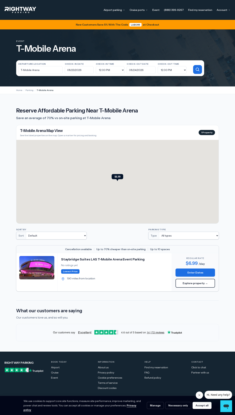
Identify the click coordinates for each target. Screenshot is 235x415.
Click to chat (198, 367)
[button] (117, 178)
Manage (155, 405)
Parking (29, 90)
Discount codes (107, 388)
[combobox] (40, 70)
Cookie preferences (110, 377)
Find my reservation (200, 10)
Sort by (21, 229)
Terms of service (108, 382)
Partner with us (200, 372)
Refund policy (152, 377)
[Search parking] (197, 69)
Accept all (202, 405)
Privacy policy (106, 372)
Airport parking (113, 10)
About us (103, 367)
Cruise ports (137, 10)
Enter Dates (195, 272)
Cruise (55, 372)
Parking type (157, 229)
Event (156, 10)
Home (19, 90)
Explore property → (195, 283)
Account (222, 10)
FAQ (146, 372)
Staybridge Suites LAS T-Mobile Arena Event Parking (103, 259)
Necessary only (178, 405)
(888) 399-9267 (174, 10)
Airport (55, 367)
